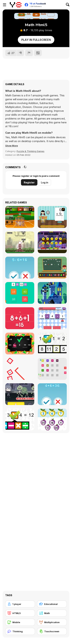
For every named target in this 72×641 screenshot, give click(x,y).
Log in (44, 182)
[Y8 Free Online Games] (15, 4)
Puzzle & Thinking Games (30, 151)
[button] (11, 146)
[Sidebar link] (4, 4)
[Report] (29, 53)
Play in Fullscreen (36, 40)
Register (29, 182)
